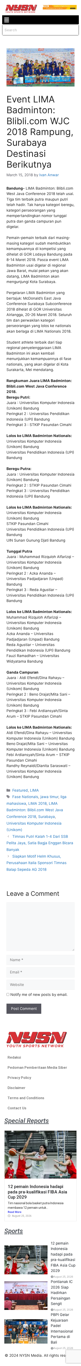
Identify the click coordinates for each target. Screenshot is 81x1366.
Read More (14, 1212)
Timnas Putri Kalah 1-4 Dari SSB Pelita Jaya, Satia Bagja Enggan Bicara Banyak (39, 843)
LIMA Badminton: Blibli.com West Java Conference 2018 (34, 810)
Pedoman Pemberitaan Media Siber (37, 1067)
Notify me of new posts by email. (39, 994)
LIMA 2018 (37, 803)
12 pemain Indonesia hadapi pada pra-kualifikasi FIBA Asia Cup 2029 (37, 1192)
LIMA (34, 790)
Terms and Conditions (26, 1098)
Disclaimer (16, 1088)
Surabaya (46, 816)
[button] (6, 19)
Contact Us (17, 1108)
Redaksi (14, 1057)
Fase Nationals (25, 797)
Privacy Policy (19, 1077)
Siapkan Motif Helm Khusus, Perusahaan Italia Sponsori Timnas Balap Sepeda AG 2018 (36, 863)
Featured (20, 790)
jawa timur (49, 797)
